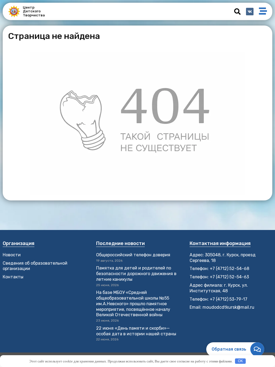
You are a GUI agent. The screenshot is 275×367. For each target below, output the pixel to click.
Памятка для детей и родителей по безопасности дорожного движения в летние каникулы (136, 273)
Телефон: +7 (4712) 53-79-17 (218, 299)
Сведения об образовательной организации (35, 266)
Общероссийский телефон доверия (133, 254)
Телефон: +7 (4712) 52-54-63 (219, 276)
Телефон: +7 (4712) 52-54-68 (219, 268)
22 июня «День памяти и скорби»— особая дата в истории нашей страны (136, 331)
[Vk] (250, 11)
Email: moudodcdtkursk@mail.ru (222, 307)
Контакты (13, 276)
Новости (12, 254)
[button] (237, 11)
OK (240, 361)
